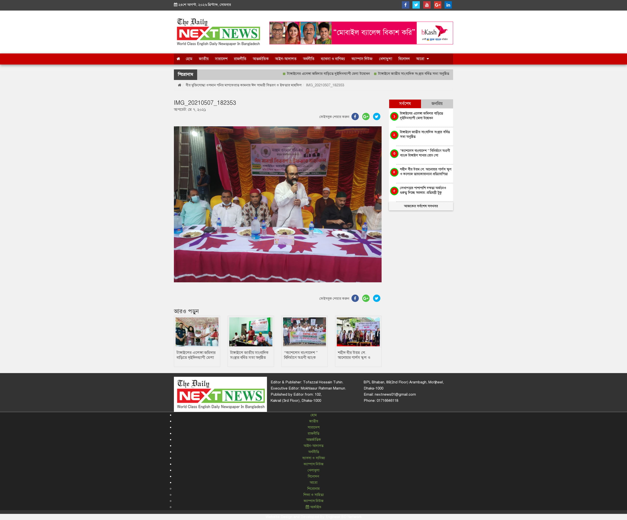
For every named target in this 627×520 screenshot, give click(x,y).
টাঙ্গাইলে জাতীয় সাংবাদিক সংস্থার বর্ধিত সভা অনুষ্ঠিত (392, 73)
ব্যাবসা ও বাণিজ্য (333, 58)
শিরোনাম (313, 488)
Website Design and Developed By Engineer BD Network (313, 517)
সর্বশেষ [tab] (405, 103)
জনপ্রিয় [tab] (437, 103)
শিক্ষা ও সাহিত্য (313, 495)
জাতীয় (204, 58)
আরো (420, 58)
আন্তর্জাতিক (261, 58)
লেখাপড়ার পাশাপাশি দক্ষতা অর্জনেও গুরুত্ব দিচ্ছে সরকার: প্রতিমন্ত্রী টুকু (423, 190)
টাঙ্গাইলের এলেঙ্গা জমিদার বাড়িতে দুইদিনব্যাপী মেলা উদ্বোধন (307, 73)
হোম (189, 58)
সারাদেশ (221, 58)
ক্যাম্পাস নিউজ (362, 58)
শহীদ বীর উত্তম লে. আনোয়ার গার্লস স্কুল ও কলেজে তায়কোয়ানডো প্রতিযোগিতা (425, 171)
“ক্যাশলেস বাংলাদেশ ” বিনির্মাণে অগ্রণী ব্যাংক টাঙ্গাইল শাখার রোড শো (302, 357)
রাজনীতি (240, 58)
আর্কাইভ (315, 507)
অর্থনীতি (308, 58)
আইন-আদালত (286, 58)
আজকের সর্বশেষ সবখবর (421, 206)
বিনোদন (404, 58)
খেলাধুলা (385, 58)
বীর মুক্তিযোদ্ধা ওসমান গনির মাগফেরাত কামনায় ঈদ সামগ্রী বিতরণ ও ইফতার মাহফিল (243, 85)
